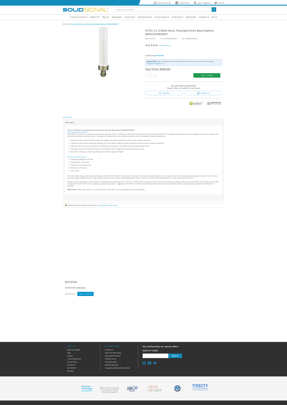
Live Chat (165, 93)
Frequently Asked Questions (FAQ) (117, 368)
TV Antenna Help (111, 362)
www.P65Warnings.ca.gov (108, 205)
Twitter (155, 363)
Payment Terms (110, 359)
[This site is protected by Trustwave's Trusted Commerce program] (109, 390)
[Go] (214, 9)
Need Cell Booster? (111, 365)
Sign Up (175, 356)
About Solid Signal (73, 350)
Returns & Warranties (113, 353)
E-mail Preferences (74, 359)
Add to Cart (207, 75)
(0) (221, 3)
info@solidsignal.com (155, 63)
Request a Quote (164, 3)
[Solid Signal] (85, 13)
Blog (69, 353)
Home (65, 24)
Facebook (149, 363)
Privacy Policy (72, 362)
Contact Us (204, 93)
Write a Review (85, 294)
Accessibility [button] (184, 3)
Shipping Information (113, 356)
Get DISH (70, 371)
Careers (70, 356)
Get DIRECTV (71, 368)
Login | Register (203, 3)
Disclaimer (71, 365)
